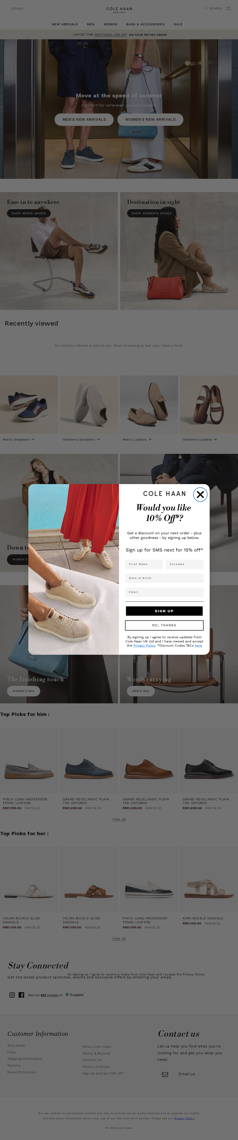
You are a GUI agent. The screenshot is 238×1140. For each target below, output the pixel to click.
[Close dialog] (200, 495)
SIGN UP (164, 611)
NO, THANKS (164, 625)
